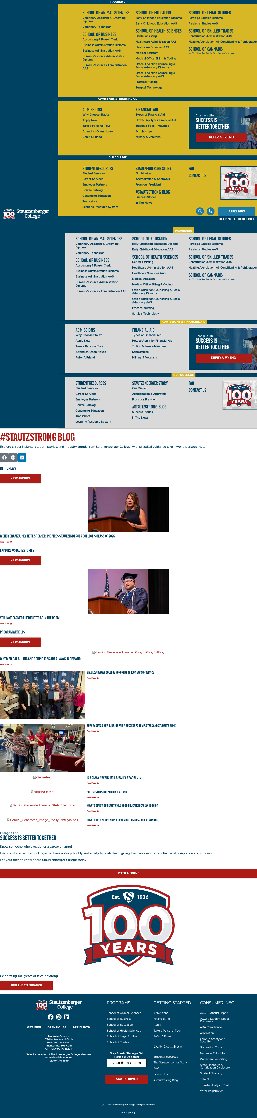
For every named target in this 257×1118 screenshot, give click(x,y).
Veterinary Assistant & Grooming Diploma (104, 20)
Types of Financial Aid (150, 114)
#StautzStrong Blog (153, 192)
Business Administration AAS (102, 50)
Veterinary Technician (97, 27)
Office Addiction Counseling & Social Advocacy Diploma (155, 66)
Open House (246, 219)
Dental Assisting (146, 36)
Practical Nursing (147, 82)
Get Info (225, 219)
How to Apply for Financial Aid (156, 120)
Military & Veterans (148, 137)
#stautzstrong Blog (166, 1080)
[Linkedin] (21, 457)
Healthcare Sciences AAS (152, 47)
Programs (183, 230)
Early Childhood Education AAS (156, 23)
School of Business (99, 34)
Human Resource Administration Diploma (104, 58)
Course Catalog (93, 190)
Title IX (204, 1079)
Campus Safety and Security (212, 1040)
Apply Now (90, 120)
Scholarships (144, 131)
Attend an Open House (98, 131)
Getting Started (172, 1003)
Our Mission (143, 173)
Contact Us (161, 1074)
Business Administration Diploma (104, 45)
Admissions (92, 109)
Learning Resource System (100, 207)
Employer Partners (95, 184)
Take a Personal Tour (96, 125)
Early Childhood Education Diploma (159, 18)
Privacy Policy (128, 1113)
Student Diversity (211, 1073)
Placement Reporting (213, 1059)
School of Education (153, 13)
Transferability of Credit (215, 1085)
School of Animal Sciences (106, 13)
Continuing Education (97, 195)
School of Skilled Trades (211, 31)
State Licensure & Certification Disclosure (215, 1066)
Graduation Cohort (212, 1047)
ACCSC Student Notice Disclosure (215, 1020)
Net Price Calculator (213, 1053)
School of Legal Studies (210, 13)
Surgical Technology (149, 87)
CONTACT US (197, 175)
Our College (118, 157)
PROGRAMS (118, 1003)
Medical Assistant (147, 53)
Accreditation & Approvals (153, 179)
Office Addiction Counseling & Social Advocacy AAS (155, 75)
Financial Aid (147, 109)
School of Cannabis (206, 49)
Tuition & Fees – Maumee (152, 125)
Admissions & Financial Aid (117, 98)
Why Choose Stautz (96, 114)
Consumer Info (217, 1003)
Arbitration (207, 1033)
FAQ (191, 168)
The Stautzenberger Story (170, 1062)
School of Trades (118, 1042)
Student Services (94, 173)
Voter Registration (211, 1091)
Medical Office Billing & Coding (156, 58)
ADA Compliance (211, 1027)
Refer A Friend (92, 137)
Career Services (93, 179)
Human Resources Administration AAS (105, 67)
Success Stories (146, 197)
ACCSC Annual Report (214, 1013)
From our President (148, 184)
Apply (157, 1024)
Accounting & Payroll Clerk (100, 39)
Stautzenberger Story (153, 168)
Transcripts (90, 201)
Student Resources (98, 168)
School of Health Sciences (159, 31)
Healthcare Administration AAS (156, 41)
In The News (144, 202)
